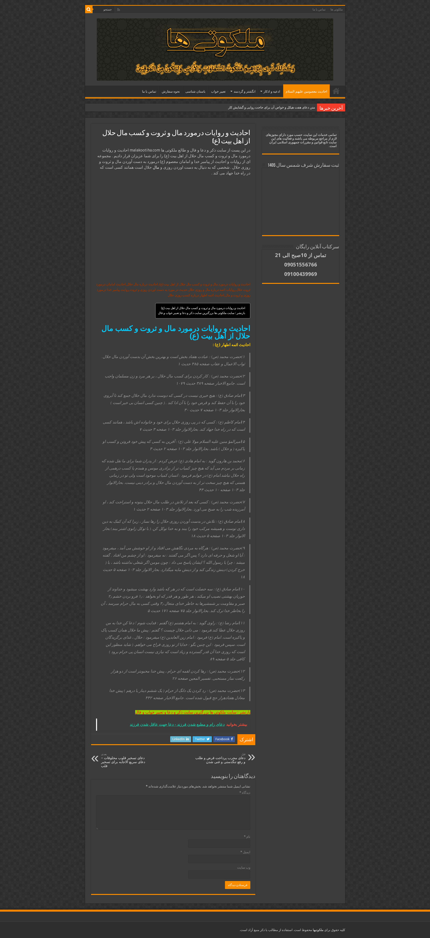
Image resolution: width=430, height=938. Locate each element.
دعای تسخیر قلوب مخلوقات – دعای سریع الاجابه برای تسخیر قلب (123, 760)
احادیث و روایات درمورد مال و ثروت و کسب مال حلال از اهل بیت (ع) (203, 308)
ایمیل (245, 852)
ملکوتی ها (336, 9)
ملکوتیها (317, 930)
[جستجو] (89, 9)
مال (156, 167)
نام (247, 836)
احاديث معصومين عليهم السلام (306, 91)
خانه (336, 91)
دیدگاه (244, 792)
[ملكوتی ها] (215, 48)
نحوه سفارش (171, 91)
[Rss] (118, 10)
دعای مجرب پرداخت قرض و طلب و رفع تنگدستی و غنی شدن (220, 758)
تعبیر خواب (218, 91)
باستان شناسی (195, 91)
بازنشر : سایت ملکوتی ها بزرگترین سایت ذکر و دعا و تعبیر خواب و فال (201, 313)
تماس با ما (319, 9)
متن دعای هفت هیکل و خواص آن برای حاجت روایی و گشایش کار (271, 107)
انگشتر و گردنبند (245, 91)
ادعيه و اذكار (272, 91)
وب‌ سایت (243, 867)
